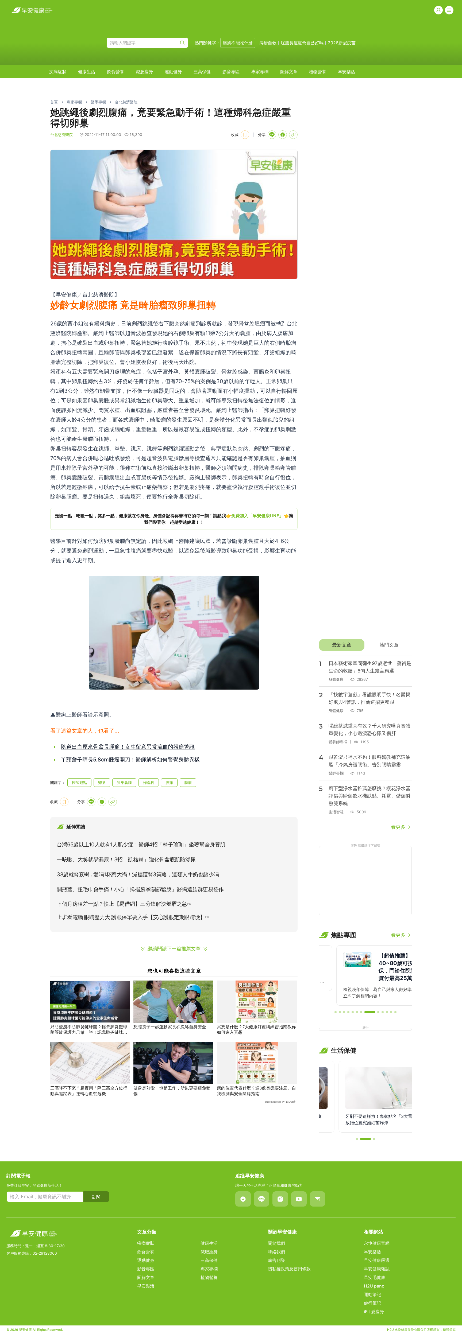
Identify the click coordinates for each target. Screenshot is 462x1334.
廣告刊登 (276, 1260)
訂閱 (96, 1196)
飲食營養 (115, 71)
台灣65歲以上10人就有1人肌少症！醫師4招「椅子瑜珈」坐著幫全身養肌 (141, 844)
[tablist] (365, 645)
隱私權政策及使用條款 (289, 1268)
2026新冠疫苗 (342, 42)
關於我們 (276, 1243)
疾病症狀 (57, 71)
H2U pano (374, 1286)
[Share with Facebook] (282, 134)
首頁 (54, 102)
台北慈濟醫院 (126, 102)
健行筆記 (372, 1303)
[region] (174, 519)
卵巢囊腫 (124, 782)
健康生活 (86, 71)
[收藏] (245, 134)
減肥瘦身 (144, 71)
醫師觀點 (79, 782)
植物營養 (317, 71)
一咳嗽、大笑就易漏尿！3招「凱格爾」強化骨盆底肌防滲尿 (126, 859)
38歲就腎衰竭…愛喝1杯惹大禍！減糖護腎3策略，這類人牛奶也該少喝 (138, 874)
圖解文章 (288, 71)
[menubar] (202, 71)
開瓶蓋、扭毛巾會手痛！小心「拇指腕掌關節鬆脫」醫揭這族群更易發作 (140, 889)
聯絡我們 (276, 1251)
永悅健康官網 (377, 1243)
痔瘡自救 (267, 42)
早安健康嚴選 (377, 1260)
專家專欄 (259, 71)
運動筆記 (372, 1294)
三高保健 (202, 71)
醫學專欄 (98, 102)
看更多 (398, 827)
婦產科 (148, 782)
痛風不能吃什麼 (238, 42)
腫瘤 (188, 782)
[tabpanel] (365, 743)
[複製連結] (293, 134)
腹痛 (169, 782)
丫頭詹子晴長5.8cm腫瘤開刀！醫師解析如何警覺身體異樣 (130, 759)
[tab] (341, 645)
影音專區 (231, 71)
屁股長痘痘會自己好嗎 (302, 42)
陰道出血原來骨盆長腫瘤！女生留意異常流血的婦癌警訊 (128, 747)
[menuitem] (58, 71)
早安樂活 (346, 71)
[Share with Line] (272, 134)
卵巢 (102, 782)
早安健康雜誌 (377, 1268)
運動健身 (173, 71)
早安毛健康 (374, 1277)
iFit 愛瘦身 (374, 1311)
